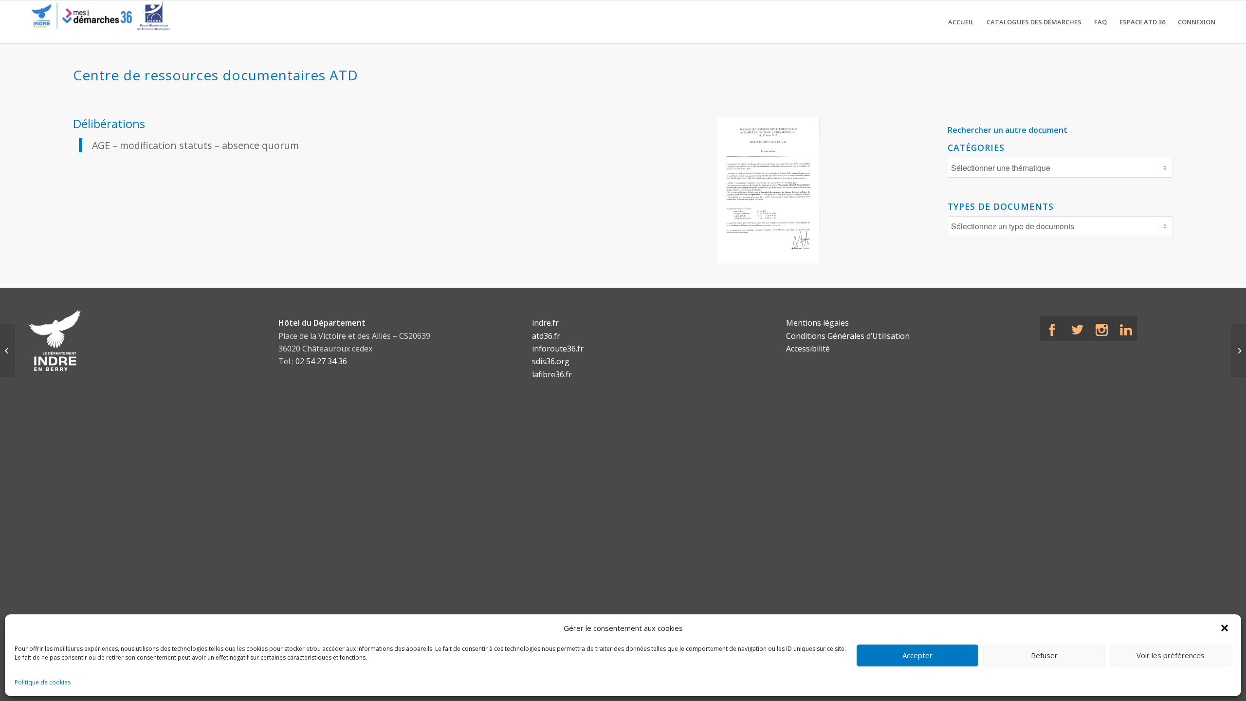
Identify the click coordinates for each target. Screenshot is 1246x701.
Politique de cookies (43, 682)
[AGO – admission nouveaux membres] (1238, 350)
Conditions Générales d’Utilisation (848, 336)
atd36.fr (546, 336)
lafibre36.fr (552, 374)
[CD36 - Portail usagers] (97, 21)
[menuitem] (961, 21)
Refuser (1044, 655)
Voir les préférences (1170, 655)
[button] (1225, 628)
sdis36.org (550, 361)
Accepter (917, 655)
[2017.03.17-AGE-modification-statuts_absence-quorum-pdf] (768, 190)
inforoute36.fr (558, 348)
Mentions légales (817, 322)
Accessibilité (808, 348)
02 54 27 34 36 (321, 361)
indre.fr (545, 322)
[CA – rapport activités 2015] (7, 350)
